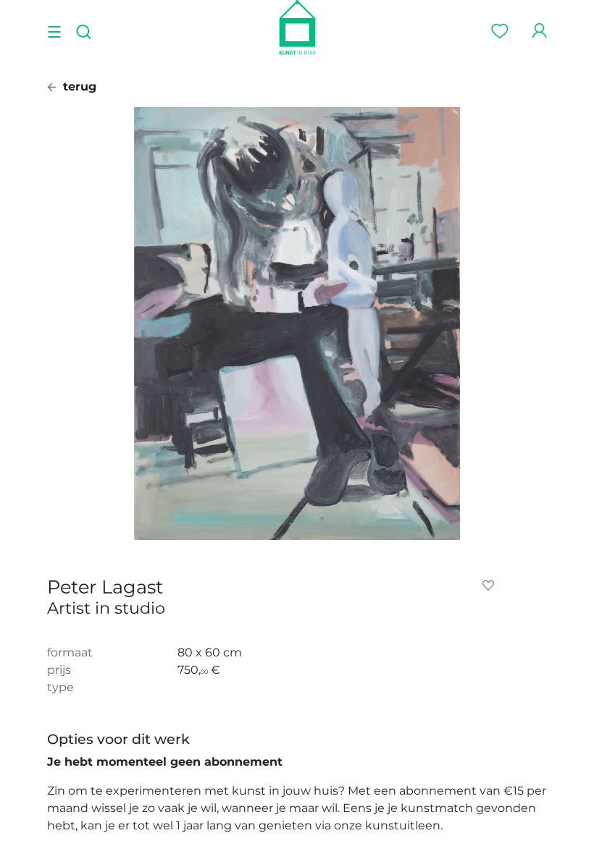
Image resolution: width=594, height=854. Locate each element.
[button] (491, 585)
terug (77, 86)
